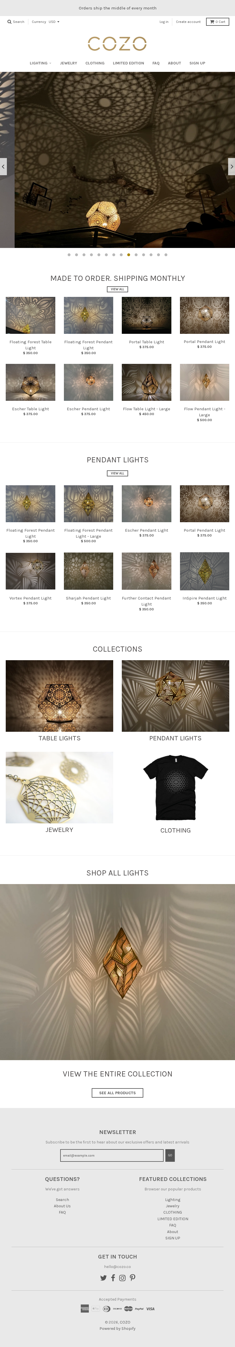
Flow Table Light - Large (146, 408)
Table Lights (59, 738)
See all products (117, 1092)
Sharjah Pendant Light (88, 598)
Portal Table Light (146, 341)
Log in (164, 22)
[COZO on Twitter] (103, 1278)
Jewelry (68, 63)
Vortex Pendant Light (30, 598)
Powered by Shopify (117, 1328)
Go (170, 1155)
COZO (125, 1322)
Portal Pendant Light (204, 341)
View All (117, 289)
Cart (220, 22)
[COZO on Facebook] (113, 1278)
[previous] (3, 166)
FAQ (156, 63)
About (174, 63)
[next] (231, 166)
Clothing (175, 830)
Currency (39, 22)
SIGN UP (197, 63)
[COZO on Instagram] (122, 1278)
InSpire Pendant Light (205, 598)
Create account (188, 22)
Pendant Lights (175, 738)
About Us (62, 1206)
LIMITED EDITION (128, 63)
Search (62, 1199)
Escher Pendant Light (88, 408)
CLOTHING (95, 63)
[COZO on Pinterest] (132, 1278)
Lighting (39, 63)
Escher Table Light (30, 408)
